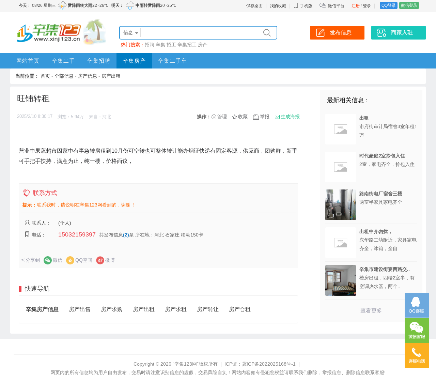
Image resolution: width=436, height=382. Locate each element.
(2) (126, 235)
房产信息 (87, 76)
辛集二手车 (172, 61)
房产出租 (111, 76)
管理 (222, 116)
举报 (264, 116)
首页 (45, 76)
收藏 (243, 116)
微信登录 (409, 5)
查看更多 (371, 311)
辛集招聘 (98, 61)
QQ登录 (389, 5)
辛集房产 (134, 61)
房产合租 (240, 309)
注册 (356, 5)
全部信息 (64, 76)
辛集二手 (63, 61)
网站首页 (28, 61)
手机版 (306, 5)
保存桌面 (254, 5)
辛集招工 (187, 44)
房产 (202, 44)
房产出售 (80, 309)
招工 (171, 44)
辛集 (160, 44)
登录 (367, 5)
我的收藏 (278, 5)
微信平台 (336, 5)
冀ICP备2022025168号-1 (269, 364)
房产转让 (208, 309)
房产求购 (112, 309)
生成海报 (290, 116)
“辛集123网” (186, 364)
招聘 (149, 44)
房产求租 (176, 309)
